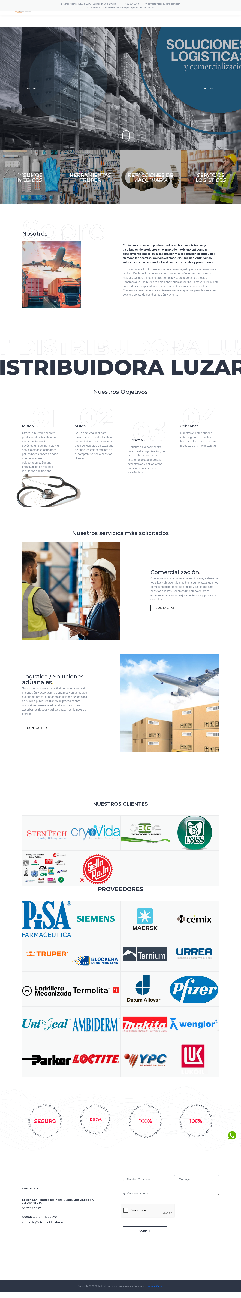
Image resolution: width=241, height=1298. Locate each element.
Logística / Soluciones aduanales (53, 679)
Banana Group (155, 1286)
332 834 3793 (132, 4)
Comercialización (175, 572)
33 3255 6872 (31, 1208)
